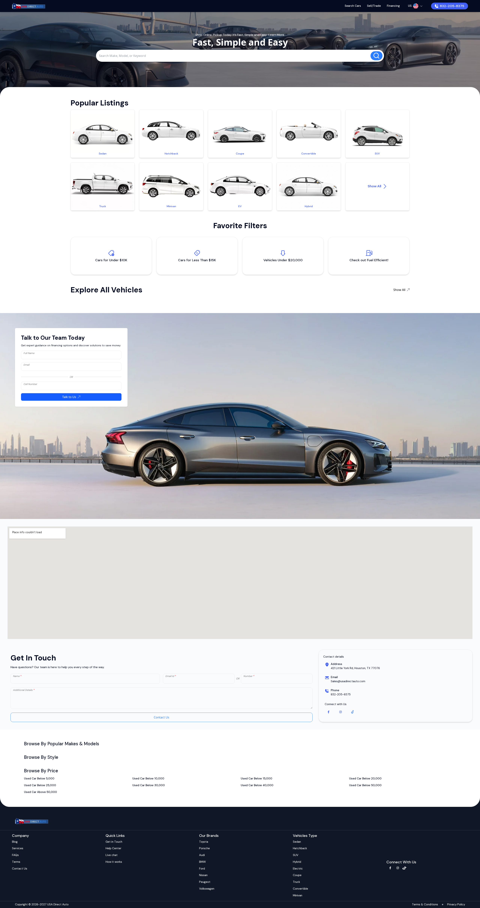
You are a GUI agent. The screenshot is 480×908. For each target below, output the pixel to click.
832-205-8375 (452, 6)
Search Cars (353, 6)
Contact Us (161, 717)
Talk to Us (69, 397)
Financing (393, 6)
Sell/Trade (374, 6)
